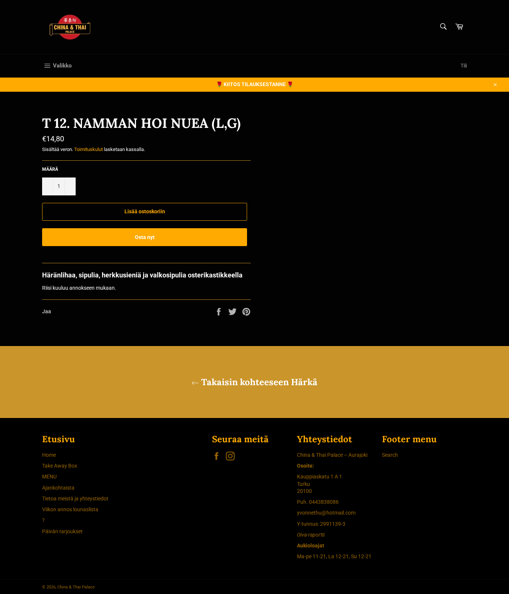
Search (390, 455)
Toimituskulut (88, 149)
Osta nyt (145, 237)
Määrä (50, 169)
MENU (49, 477)
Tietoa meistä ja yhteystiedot (75, 499)
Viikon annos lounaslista (70, 509)
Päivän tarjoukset (62, 531)
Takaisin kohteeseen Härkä (258, 382)
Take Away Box (59, 466)
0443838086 (324, 502)
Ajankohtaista (58, 488)
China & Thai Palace (76, 587)
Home (49, 455)
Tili (464, 66)
